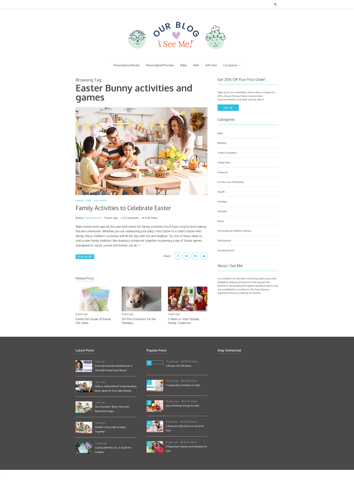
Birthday (222, 142)
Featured (223, 172)
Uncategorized (226, 250)
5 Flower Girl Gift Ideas (178, 365)
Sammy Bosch (93, 217)
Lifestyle (222, 211)
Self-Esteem (224, 240)
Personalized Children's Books (234, 230)
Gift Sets (211, 65)
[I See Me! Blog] (177, 55)
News (221, 221)
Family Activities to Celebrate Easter (123, 208)
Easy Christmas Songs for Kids (182, 405)
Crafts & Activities (227, 152)
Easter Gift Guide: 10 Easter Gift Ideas (93, 321)
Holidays (100, 200)
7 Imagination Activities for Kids (183, 385)
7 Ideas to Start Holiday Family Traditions (183, 321)
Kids (196, 65)
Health (221, 191)
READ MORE (84, 256)
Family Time (83, 200)
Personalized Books (127, 65)
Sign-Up (228, 107)
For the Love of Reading (231, 182)
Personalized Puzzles (160, 65)
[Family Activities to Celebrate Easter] (141, 151)
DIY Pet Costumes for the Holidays (139, 321)
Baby (183, 65)
